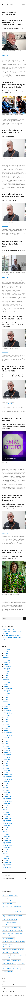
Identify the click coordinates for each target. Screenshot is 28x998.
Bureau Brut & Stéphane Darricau (9, 181)
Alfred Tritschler (9, 539)
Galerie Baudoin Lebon (7, 476)
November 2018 (7, 820)
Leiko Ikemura (9, 298)
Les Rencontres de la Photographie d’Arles (14, 941)
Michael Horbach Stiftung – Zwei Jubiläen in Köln (13, 243)
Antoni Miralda (8, 470)
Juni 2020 (5, 785)
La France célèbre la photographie (12, 635)
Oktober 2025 (6, 668)
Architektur (19, 165)
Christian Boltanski (7, 906)
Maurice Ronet (18, 606)
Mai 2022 (5, 743)
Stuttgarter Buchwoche (7, 610)
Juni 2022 (5, 741)
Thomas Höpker (19, 74)
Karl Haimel (21, 297)
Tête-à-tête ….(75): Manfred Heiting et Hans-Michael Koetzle (13, 84)
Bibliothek (10, 119)
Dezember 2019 (7, 796)
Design (14, 58)
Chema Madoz (21, 472)
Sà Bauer (10, 309)
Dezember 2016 (7, 862)
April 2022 (6, 745)
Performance (5, 61)
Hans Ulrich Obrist (8, 477)
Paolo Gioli (22, 484)
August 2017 (6, 847)
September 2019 (7, 801)
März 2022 (6, 747)
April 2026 (6, 657)
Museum (19, 60)
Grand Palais (6, 927)
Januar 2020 (6, 794)
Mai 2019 (5, 809)
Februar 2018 (6, 836)
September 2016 (7, 867)
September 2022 (7, 736)
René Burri (15, 308)
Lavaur (13, 71)
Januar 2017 (6, 860)
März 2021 (6, 769)
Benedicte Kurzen (17, 289)
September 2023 (7, 714)
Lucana (20, 298)
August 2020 (6, 781)
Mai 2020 (5, 787)
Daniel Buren (6, 909)
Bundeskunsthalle (15, 898)
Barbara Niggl (13, 64)
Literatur (9, 60)
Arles (4, 895)
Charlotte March (13, 67)
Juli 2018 (5, 827)
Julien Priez (9, 71)
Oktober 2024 (6, 690)
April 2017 (6, 855)
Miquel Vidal (19, 305)
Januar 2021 (6, 772)
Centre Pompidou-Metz (9, 903)
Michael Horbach (10, 302)
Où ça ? (14, 955)
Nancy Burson (10, 484)
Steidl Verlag (5, 74)
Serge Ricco (21, 72)
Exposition (18, 58)
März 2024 (6, 703)
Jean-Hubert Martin (8, 930)
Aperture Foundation (15, 470)
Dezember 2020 (7, 774)
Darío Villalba (13, 473)
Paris (4, 957)
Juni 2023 (5, 719)
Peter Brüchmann (14, 72)
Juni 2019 (5, 807)
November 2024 (7, 688)
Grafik (24, 58)
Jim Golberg (9, 479)
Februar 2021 (6, 770)
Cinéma (11, 169)
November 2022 (7, 732)
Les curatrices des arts (8, 938)
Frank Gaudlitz (22, 293)
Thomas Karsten (9, 311)
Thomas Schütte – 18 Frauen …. (11, 630)
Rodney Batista (20, 308)
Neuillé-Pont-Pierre (6, 72)
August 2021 (6, 759)
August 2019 (6, 803)
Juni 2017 (5, 851)
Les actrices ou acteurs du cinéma (17, 170)
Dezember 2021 (7, 752)
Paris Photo (8, 123)
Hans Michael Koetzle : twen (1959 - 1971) (14, 184)
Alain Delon (11, 602)
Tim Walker (7, 490)
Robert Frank (6, 960)
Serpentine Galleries (11, 488)
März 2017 (6, 856)
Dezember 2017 (7, 840)
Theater (3, 63)
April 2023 (6, 723)
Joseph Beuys (6, 933)
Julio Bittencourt (17, 480)
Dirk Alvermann (18, 291)
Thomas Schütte (7, 968)
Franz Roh (4, 294)
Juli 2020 (5, 783)
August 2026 (6, 649)
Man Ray (11, 483)
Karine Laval (7, 606)
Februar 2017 (6, 858)
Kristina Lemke (21, 542)
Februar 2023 (6, 726)
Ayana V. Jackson (14, 472)
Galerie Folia (15, 476)
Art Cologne (10, 895)
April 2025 (6, 679)
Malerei (12, 60)
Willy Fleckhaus (16, 76)
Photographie (16, 61)
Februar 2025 (6, 682)
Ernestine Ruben (9, 293)
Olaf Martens (12, 306)
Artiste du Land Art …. (11, 166)
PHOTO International (9, 412)
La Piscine (13, 606)
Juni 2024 (5, 697)
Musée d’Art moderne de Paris (10, 952)
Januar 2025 (6, 684)
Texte (23, 61)
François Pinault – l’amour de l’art (12, 637)
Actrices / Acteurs (12, 165)
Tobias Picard (18, 544)
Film (22, 58)
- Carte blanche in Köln (16, 358)
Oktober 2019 (6, 800)
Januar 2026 (6, 662)
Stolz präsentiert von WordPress (17, 995)
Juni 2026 (5, 653)
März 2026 (6, 659)
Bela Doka (10, 289)
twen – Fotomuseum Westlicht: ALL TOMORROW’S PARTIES (13, 22)
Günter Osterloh (21, 540)
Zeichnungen (9, 63)
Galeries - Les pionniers (14, 282)
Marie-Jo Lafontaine (15, 301)
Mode (16, 60)
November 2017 (7, 842)
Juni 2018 (5, 829)
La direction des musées (9, 936)
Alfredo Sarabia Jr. (6, 287)
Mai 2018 (5, 831)
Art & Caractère (16, 63)
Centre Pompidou (7, 900)
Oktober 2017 (6, 844)
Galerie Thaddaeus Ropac (9, 922)
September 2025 (7, 670)
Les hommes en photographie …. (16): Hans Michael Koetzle (13, 368)
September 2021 (7, 758)
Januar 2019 (6, 816)
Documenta (14, 909)
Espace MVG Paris (12, 68)
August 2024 (6, 693)
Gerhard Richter (16, 925)
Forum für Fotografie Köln (15, 603)
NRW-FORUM (6, 955)
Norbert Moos (9, 608)
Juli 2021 (5, 761)
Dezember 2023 (7, 708)
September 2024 (7, 692)
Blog (11, 58)
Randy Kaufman (10, 543)
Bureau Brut (16, 65)
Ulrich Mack (4, 76)
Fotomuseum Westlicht (7, 69)
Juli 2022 (5, 739)
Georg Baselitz (6, 925)
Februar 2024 (6, 704)
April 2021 (6, 767)
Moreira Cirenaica (6, 306)
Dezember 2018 (7, 818)
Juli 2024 (5, 695)
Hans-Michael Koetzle (17, 69)
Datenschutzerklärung (8, 991)
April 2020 (6, 789)
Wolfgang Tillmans (8, 971)
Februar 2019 (6, 814)
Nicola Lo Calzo (16, 484)
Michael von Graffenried (20, 71)
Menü (23, 4)
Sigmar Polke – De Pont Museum (12, 639)
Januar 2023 (6, 728)
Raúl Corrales (9, 308)
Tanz (20, 61)
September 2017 (7, 845)
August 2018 (6, 825)
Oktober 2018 (6, 822)
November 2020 (7, 776)
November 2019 (7, 798)
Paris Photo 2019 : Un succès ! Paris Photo (10, 485)
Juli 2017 (5, 849)
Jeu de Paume (18, 930)
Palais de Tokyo (21, 955)
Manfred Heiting (16, 483)
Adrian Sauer (19, 469)
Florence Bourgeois (21, 474)
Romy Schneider (12, 609)
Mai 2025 (5, 677)
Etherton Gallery (5, 474)
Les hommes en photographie (13, 120)
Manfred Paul (5, 300)
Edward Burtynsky (20, 473)
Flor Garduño (16, 293)
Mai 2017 (5, 853)
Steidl (22, 609)
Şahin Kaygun (17, 487)
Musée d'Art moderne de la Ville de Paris (13, 949)
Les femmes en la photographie (17, 173)
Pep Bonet (18, 306)
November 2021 (7, 754)
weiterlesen (5, 55)
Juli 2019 (5, 805)
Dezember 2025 (7, 664)
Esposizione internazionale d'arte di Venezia (12, 912)
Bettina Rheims (8, 290)
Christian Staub (15, 290)
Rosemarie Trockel (16, 960)
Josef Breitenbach (10, 297)
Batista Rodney (19, 287)
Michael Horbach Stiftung (19, 302)
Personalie (10, 61)
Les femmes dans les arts (18, 283)
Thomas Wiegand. (11, 544)
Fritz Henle (9, 294)
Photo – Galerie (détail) (8, 985)
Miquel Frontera (13, 305)
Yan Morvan (12, 490)
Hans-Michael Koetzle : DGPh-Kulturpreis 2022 (13, 195)
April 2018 (6, 833)
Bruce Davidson (10, 65)
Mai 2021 (5, 765)
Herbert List (8, 295)
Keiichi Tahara (8, 481)
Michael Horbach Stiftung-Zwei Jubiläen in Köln (12, 304)
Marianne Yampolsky (6, 301)
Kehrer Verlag (15, 542)
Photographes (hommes (7, 177)
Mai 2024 (5, 699)
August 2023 (6, 715)
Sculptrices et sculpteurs (9, 963)
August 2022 (6, 737)
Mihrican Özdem (5, 305)
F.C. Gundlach (19, 68)
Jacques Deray (12, 605)
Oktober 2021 (6, 756)
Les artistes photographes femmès (9, 172)
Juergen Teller (11, 480)
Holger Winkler (14, 295)
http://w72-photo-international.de (11, 404)
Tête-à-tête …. (14, 123)
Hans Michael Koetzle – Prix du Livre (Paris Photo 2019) (13, 497)
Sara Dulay (19, 609)
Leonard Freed (15, 298)
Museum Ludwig (7, 947)
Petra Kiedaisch (5, 609)
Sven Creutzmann (16, 309)
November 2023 (7, 710)
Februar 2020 (6, 792)
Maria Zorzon (20, 300)
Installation (4, 60)
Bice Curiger (6, 898)
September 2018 (7, 823)
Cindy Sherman (18, 906)
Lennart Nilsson (14, 481)
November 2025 (7, 666)
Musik (22, 60)
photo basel (17, 957)
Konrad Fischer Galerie (17, 933)
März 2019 (6, 812)
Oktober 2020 (7, 778)
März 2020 (6, 790)
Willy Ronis (15, 311)
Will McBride (10, 76)
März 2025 (6, 681)
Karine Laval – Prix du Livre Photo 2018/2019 (13, 551)
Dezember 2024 (7, 686)
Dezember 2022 (7, 730)
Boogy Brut (19, 64)
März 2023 (6, 725)
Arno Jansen (12, 287)
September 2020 (7, 780)
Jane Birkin (18, 605)
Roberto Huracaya (10, 487)
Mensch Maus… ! (8, 5)
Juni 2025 (5, 675)
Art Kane (21, 63)
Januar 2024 (6, 706)
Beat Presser (5, 289)
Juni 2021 (5, 763)
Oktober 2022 (6, 734)
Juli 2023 (5, 717)
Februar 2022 (6, 748)
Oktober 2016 (6, 866)
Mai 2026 (5, 655)
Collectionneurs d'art (19, 119)
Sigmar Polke (20, 963)
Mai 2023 (5, 721)
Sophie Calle (6, 966)
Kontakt (4, 988)
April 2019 (6, 811)
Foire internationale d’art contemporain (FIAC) (13, 916)
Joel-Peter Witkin (15, 479)
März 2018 (6, 834)
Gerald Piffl (15, 540)
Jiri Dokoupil (20, 295)
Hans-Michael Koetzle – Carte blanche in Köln (13, 317)
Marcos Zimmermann (12, 300)
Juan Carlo (16, 297)
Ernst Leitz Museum (9, 540)
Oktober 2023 (6, 712)
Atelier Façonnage (6, 64)
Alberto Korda (19, 286)
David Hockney (17, 602)
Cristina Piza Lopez (10, 291)
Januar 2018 (6, 838)
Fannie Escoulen (12, 474)
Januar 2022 (6, 750)
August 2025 (6, 671)
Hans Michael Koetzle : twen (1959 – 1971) (12, 131)
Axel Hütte (8, 472)
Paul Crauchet (20, 608)
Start (3, 978)
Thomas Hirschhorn (16, 966)
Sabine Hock (17, 543)
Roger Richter (5, 309)
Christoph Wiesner (6, 473)
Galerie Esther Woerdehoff (10, 919)
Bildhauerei (12, 168)
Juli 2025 (5, 673)
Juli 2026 (5, 651)
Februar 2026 (6, 660)
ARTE (16, 895)
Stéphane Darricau (12, 74)
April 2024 (6, 701)
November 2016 (7, 864)
